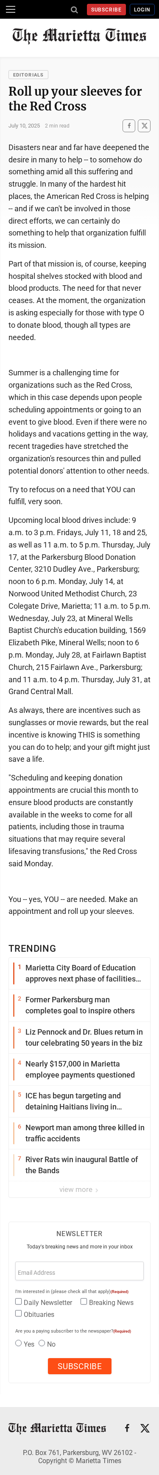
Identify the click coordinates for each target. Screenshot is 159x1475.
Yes (29, 1344)
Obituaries (39, 1314)
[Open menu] (11, 9)
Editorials (28, 75)
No (51, 1344)
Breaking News (111, 1303)
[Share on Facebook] (129, 125)
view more (76, 1189)
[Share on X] (144, 125)
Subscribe (106, 10)
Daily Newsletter (48, 1303)
